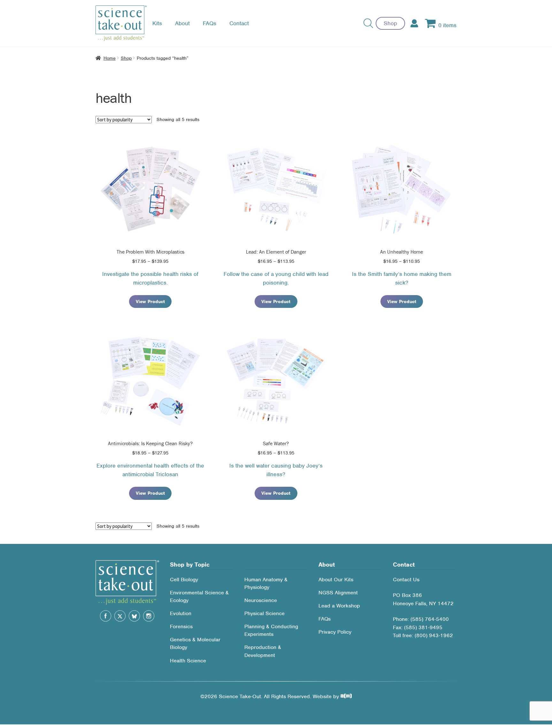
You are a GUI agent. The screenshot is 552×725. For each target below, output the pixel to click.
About (182, 23)
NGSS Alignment (338, 592)
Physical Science (264, 613)
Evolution (180, 613)
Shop (390, 23)
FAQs (209, 23)
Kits (157, 23)
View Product (150, 301)
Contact (239, 23)
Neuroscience (260, 600)
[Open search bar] (368, 23)
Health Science (188, 660)
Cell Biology (184, 579)
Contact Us (406, 579)
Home (109, 58)
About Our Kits (335, 579)
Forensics (181, 626)
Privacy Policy (334, 632)
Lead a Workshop (339, 605)
